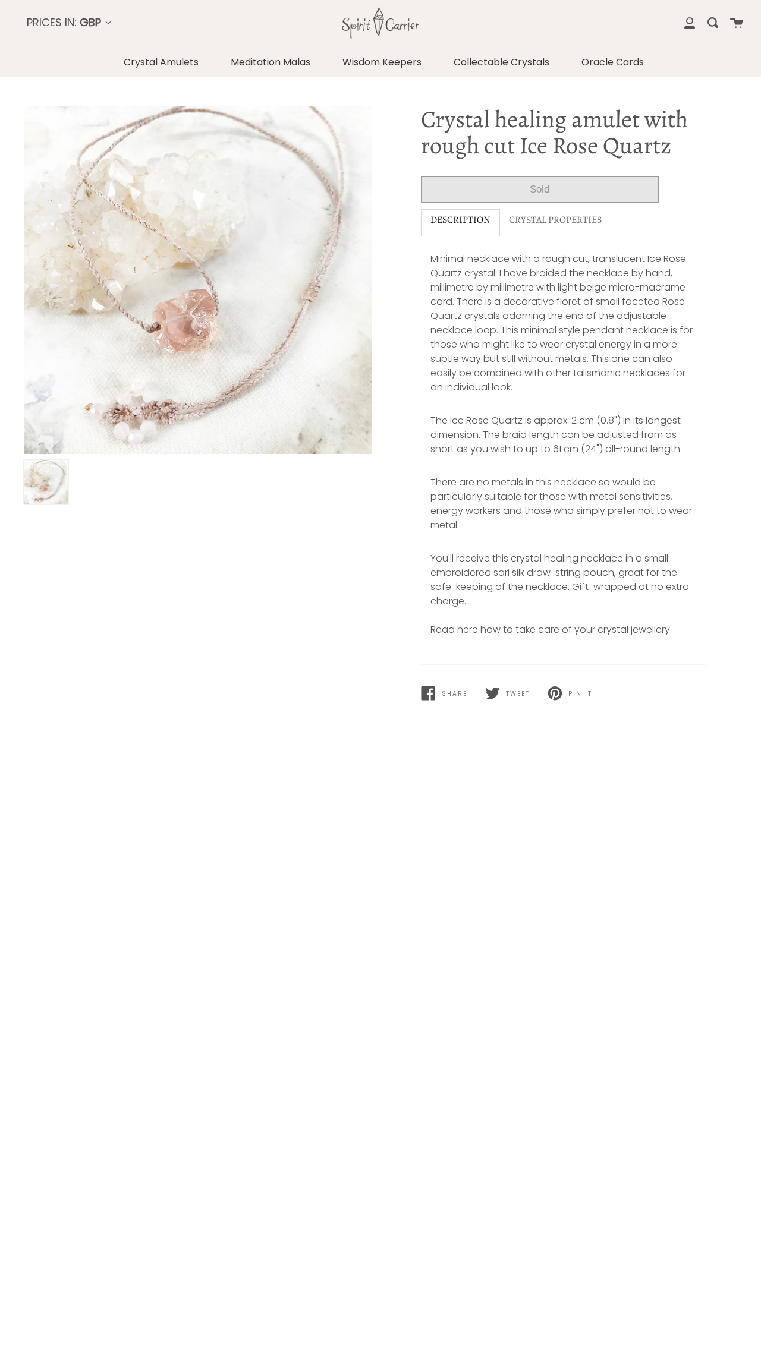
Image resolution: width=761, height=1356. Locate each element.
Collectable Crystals (501, 62)
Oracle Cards (612, 62)
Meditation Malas (270, 62)
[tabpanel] (198, 280)
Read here (454, 629)
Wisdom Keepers (382, 62)
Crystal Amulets (161, 62)
